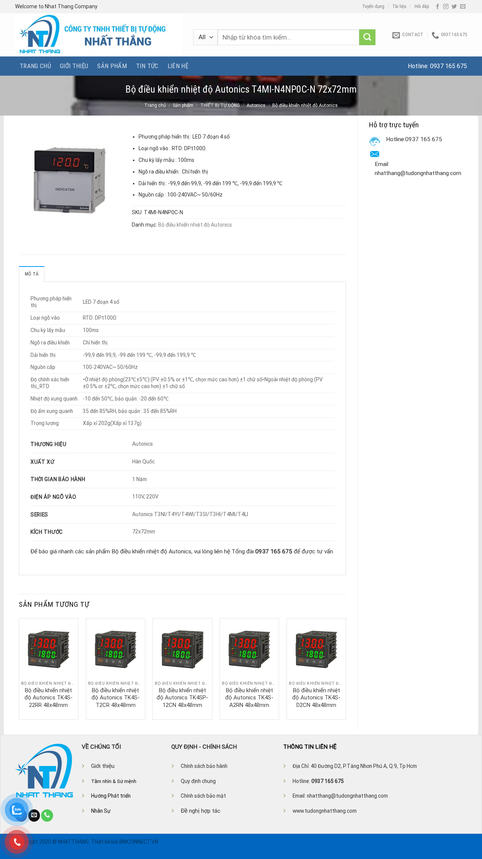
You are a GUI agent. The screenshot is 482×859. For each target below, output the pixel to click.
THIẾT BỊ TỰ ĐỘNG (220, 105)
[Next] (345, 668)
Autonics (256, 105)
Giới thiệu (74, 66)
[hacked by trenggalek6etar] (98, 34)
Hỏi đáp (422, 6)
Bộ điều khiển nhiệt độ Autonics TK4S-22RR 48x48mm (48, 697)
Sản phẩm (112, 66)
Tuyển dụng (373, 6)
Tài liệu (399, 6)
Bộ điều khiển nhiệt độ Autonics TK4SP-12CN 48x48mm (182, 697)
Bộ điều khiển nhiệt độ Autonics (305, 105)
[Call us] (47, 815)
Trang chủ (35, 66)
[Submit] (367, 37)
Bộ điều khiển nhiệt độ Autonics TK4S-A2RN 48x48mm (249, 697)
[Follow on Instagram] (445, 7)
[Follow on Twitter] (454, 7)
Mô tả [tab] (31, 274)
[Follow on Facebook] (437, 7)
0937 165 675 (448, 66)
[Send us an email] (462, 7)
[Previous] (19, 668)
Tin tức (147, 66)
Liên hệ (178, 66)
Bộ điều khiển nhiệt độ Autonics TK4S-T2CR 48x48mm (116, 697)
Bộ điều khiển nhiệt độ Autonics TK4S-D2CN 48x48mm (316, 697)
